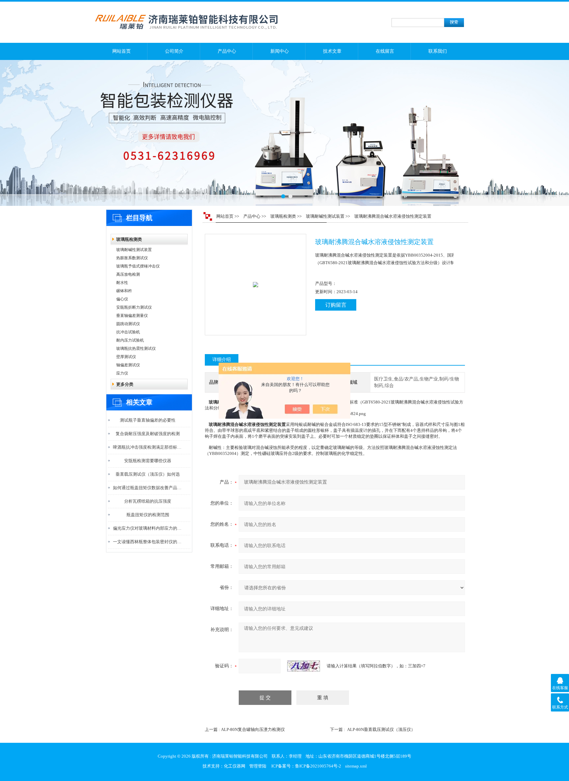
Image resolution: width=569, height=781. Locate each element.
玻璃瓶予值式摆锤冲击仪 (138, 266)
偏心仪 (122, 299)
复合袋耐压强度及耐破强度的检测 (148, 433)
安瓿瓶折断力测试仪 (134, 307)
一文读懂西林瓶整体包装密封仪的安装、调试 (148, 541)
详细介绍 (221, 359)
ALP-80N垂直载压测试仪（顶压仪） (381, 729)
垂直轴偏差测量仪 (132, 315)
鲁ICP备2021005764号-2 (318, 766)
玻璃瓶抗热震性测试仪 (136, 348)
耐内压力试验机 (130, 340)
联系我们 (437, 51)
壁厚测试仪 (126, 356)
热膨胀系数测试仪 (132, 258)
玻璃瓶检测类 (129, 239)
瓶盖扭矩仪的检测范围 (147, 514)
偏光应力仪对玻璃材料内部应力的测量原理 (148, 528)
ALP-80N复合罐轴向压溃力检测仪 (253, 729)
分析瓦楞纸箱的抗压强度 (147, 501)
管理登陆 (257, 766)
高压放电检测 (128, 274)
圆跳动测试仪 (128, 323)
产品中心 (227, 51)
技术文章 (332, 51)
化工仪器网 (234, 766)
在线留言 (385, 51)
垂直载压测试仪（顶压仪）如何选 (148, 474)
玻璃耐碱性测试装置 (134, 249)
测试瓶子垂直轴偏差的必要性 (148, 420)
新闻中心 (279, 51)
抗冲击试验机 (128, 332)
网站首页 (121, 51)
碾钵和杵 (124, 291)
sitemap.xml (356, 766)
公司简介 (174, 51)
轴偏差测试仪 (128, 365)
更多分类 (124, 384)
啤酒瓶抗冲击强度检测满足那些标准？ (148, 447)
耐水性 (122, 282)
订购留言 (335, 305)
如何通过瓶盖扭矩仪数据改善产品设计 (148, 487)
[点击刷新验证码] (303, 666)
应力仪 (122, 373)
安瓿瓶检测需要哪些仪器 (147, 460)
